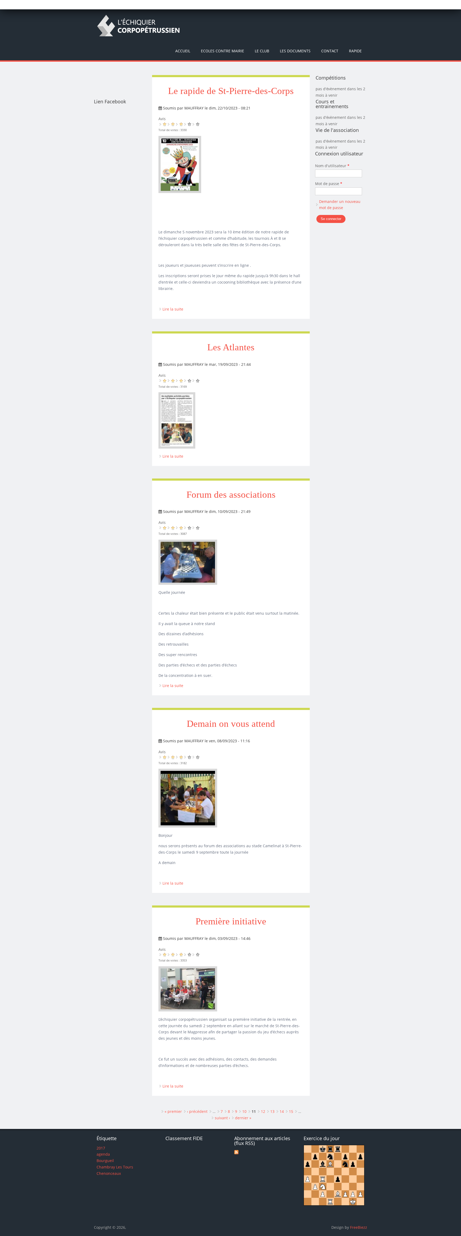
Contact (329, 50)
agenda (103, 1154)
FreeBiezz (358, 1227)
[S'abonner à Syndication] (236, 1152)
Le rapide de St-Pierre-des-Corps (231, 91)
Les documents (295, 50)
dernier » (243, 1117)
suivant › (222, 1117)
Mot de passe (328, 183)
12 (263, 1111)
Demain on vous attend (231, 724)
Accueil (182, 50)
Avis (162, 118)
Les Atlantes (231, 347)
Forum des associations (231, 494)
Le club (262, 50)
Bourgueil (105, 1160)
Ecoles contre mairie (222, 50)
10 (244, 1111)
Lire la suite (172, 309)
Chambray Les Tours (115, 1167)
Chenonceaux (109, 1173)
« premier (173, 1111)
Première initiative (231, 921)
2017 (101, 1148)
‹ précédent (197, 1111)
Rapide (355, 50)
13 (272, 1111)
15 (291, 1111)
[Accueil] (138, 25)
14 (282, 1111)
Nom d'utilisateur (332, 165)
